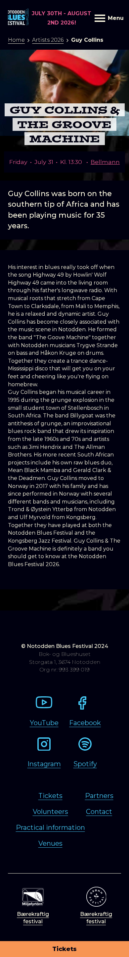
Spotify (85, 764)
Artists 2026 (48, 40)
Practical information (50, 827)
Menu (114, 18)
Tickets (64, 949)
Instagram (44, 764)
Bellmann (105, 161)
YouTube (44, 723)
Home (16, 40)
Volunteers (50, 812)
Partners (99, 796)
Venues (50, 843)
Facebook (85, 723)
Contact (99, 812)
